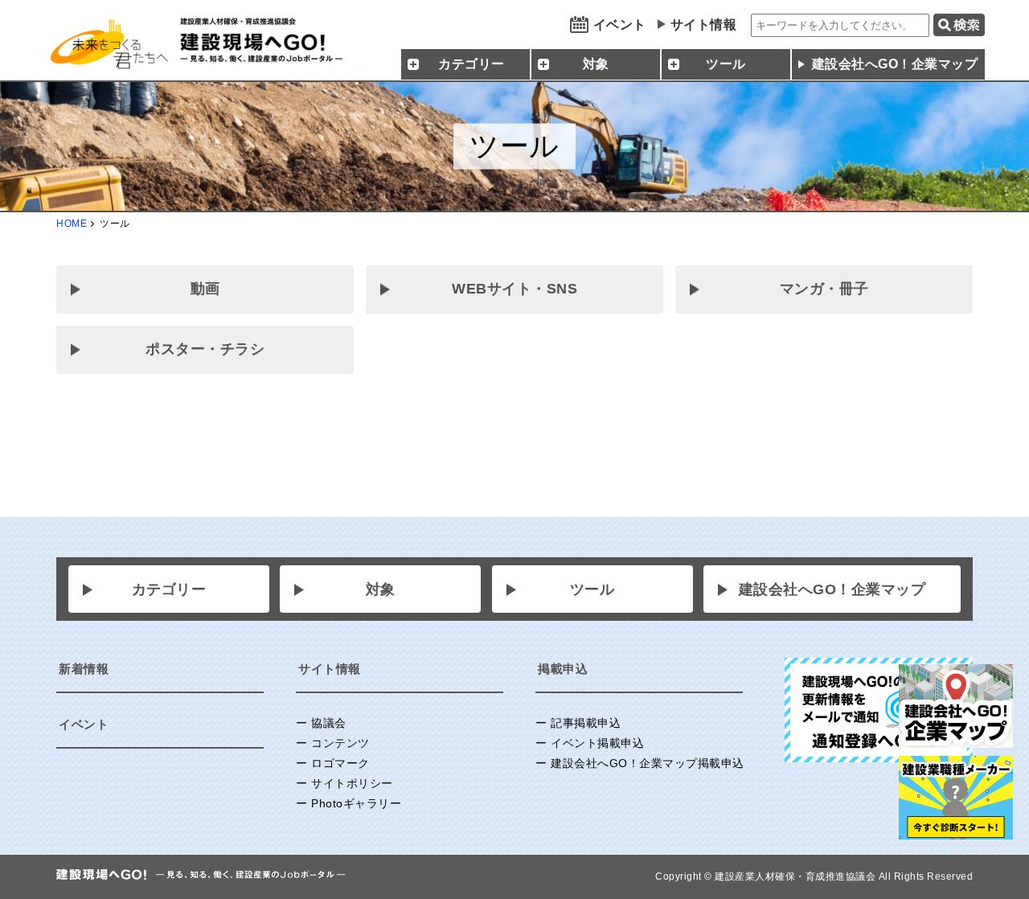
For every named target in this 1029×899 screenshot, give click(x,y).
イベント (619, 24)
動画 (205, 289)
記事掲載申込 (586, 722)
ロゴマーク (340, 763)
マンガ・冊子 (824, 289)
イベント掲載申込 (597, 743)
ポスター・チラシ (205, 349)
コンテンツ (340, 743)
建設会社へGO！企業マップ (895, 64)
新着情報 (84, 668)
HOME (71, 223)
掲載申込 (563, 668)
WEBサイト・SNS (514, 289)
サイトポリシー (352, 783)
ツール (592, 589)
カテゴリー (169, 589)
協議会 (328, 722)
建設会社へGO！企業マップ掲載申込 (647, 763)
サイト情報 (703, 24)
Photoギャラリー (356, 803)
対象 (381, 589)
